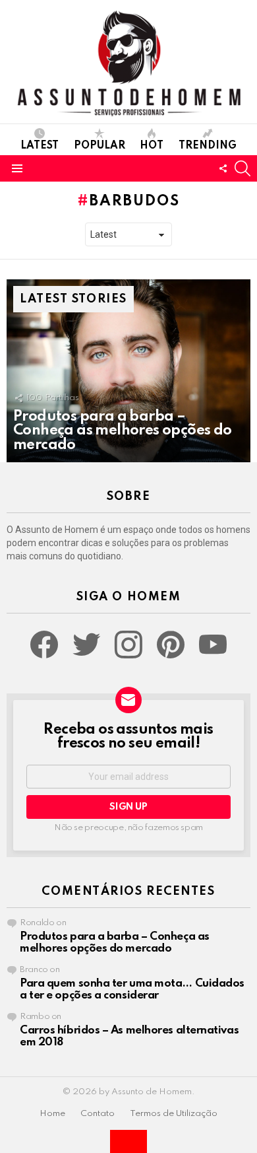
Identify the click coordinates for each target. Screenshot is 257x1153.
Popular (99, 146)
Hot (151, 146)
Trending (208, 146)
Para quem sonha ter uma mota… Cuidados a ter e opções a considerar (132, 989)
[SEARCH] (242, 168)
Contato (97, 1113)
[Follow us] (222, 168)
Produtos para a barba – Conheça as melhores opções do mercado (115, 942)
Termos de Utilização (173, 1113)
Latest (39, 146)
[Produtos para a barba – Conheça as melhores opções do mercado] (128, 371)
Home (52, 1113)
